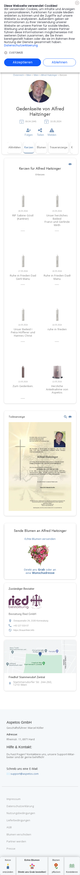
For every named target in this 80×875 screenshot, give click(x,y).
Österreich (18, 75)
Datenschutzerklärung (20, 806)
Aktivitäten (14, 147)
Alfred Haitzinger (49, 75)
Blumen (41, 147)
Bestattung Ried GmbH (22, 614)
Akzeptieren (22, 62)
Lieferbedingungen (18, 820)
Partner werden (16, 841)
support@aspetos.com (24, 774)
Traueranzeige (58, 147)
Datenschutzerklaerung (21, 45)
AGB (9, 827)
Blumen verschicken (19, 834)
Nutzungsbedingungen (21, 813)
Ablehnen (59, 62)
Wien (28, 75)
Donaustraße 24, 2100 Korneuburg (31, 620)
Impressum (14, 799)
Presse (11, 848)
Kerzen (28, 147)
